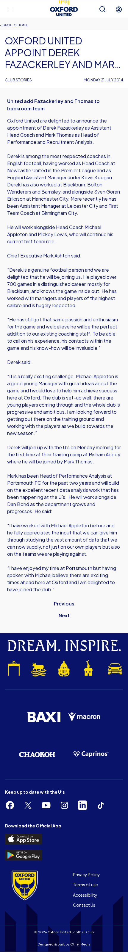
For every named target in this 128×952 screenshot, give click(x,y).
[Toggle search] (102, 9)
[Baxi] (44, 717)
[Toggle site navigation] (10, 9)
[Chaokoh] (37, 754)
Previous (64, 603)
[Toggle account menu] (118, 9)
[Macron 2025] (84, 717)
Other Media (80, 944)
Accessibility (85, 895)
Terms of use (85, 884)
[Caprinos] (91, 754)
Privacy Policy (86, 874)
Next (64, 615)
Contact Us (84, 905)
